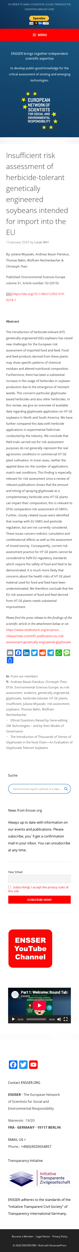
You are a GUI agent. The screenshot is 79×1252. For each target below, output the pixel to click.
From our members (24, 676)
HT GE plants (58, 698)
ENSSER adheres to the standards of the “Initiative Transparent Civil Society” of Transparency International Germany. (39, 1206)
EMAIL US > (17, 1139)
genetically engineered (53, 693)
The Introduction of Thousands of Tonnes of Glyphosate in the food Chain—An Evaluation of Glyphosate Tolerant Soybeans (39, 742)
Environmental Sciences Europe (36, 687)
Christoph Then (56, 682)
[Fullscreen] (66, 1019)
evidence (30, 693)
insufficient (13, 704)
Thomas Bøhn (30, 709)
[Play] (13, 1019)
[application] (39, 1005)
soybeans (12, 709)
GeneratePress (57, 1245)
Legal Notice (43, 1236)
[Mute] (59, 1019)
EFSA (9, 687)
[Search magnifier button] (66, 789)
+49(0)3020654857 (36, 1146)
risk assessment (58, 704)
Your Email (15, 872)
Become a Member (23, 1236)
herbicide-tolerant (35, 698)
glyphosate (13, 698)
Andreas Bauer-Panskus (27, 682)
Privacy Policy (59, 1236)
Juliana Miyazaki (34, 704)
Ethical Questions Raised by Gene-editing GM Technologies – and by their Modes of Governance (36, 725)
